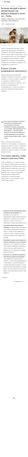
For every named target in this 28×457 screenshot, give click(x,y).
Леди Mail (12, 5)
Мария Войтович (10, 24)
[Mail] (5, 2)
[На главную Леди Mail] (8, 2)
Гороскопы (19, 5)
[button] (14, 36)
